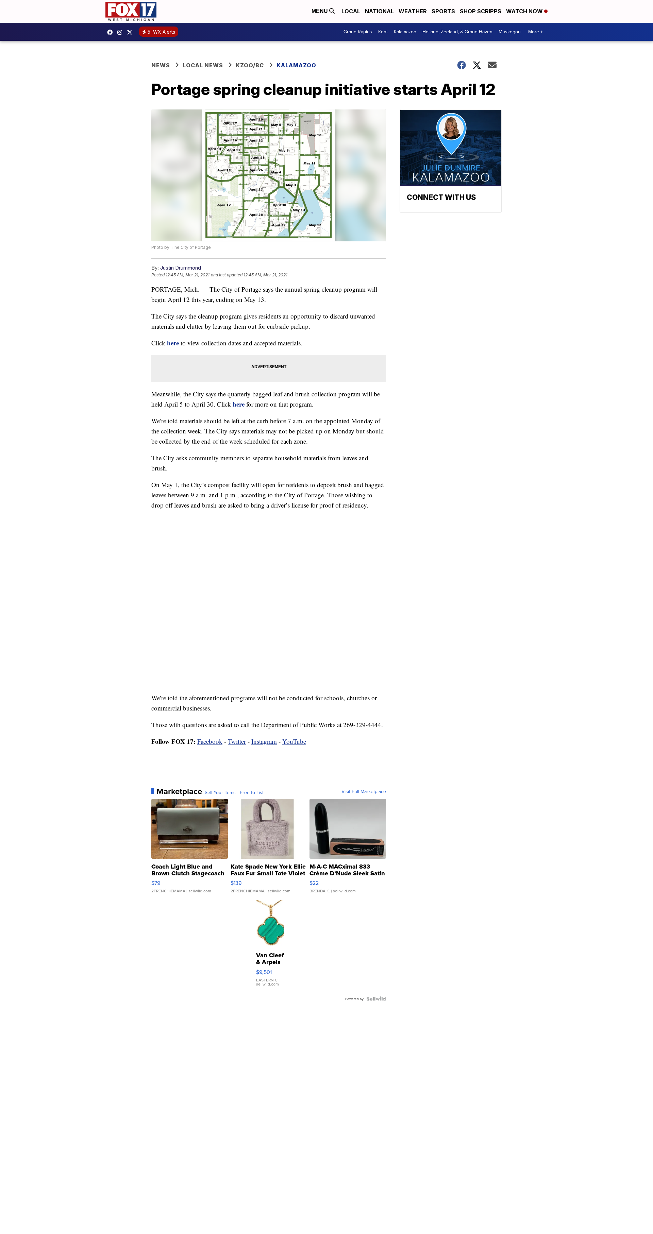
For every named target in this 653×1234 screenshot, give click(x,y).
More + (535, 31)
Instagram (264, 741)
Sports (443, 11)
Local (350, 11)
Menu (320, 11)
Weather (413, 11)
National (379, 11)
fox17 (131, 32)
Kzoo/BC (250, 65)
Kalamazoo (405, 31)
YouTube (294, 741)
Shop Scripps (480, 11)
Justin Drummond (180, 267)
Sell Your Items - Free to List (234, 792)
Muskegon (510, 31)
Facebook (209, 741)
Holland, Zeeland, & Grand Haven (457, 31)
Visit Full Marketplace (363, 791)
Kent (383, 31)
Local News (203, 65)
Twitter (237, 741)
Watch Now (525, 11)
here (173, 342)
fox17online (111, 32)
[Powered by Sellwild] (376, 998)
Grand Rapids (358, 31)
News (160, 65)
